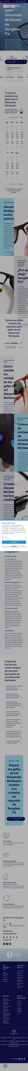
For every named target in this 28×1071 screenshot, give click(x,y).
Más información (5, 537)
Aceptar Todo (14, 542)
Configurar (14, 546)
